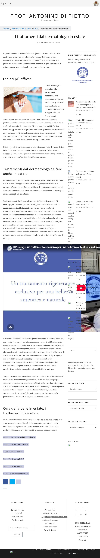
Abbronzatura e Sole (21, 28)
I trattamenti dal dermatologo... (55, 28)
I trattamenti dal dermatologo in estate (50, 36)
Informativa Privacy (86, 550)
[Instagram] (3, 3)
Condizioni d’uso (65, 550)
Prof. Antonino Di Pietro (49, 42)
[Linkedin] (5, 3)
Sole (35, 28)
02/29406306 (50, 523)
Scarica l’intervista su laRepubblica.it (19, 437)
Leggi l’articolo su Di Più (13, 451)
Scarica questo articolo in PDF (16, 473)
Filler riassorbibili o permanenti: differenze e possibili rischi (85, 287)
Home (6, 28)
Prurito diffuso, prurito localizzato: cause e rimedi (85, 123)
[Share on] (18, 481)
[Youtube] (8, 3)
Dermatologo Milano (42, 550)
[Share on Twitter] (12, 481)
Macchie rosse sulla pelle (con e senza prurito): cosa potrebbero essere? (86, 105)
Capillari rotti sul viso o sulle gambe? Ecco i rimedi (85, 174)
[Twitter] (76, 514)
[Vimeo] (81, 514)
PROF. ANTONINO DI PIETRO (50, 15)
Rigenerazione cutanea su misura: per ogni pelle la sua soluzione (86, 269)
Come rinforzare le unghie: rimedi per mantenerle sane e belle (85, 321)
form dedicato (50, 530)
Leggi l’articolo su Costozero (15, 444)
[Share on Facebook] (5, 481)
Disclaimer (73, 553)
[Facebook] (1, 3)
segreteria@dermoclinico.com (54, 516)
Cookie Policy (56, 553)
